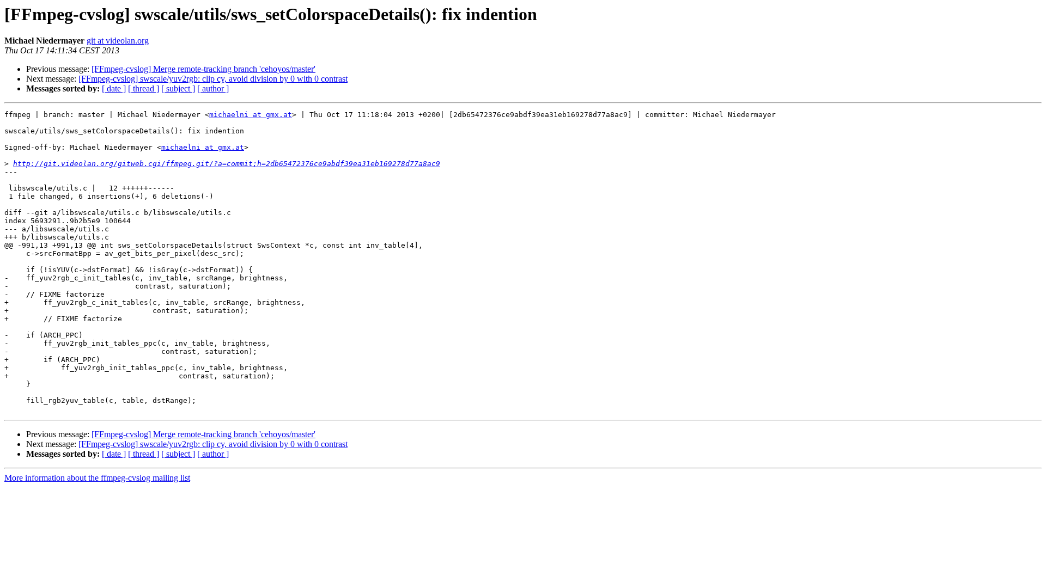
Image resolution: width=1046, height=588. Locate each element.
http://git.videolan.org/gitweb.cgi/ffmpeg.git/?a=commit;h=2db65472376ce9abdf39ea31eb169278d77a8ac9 (226, 164)
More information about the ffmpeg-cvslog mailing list (97, 477)
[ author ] (213, 88)
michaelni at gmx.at (250, 115)
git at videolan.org (118, 40)
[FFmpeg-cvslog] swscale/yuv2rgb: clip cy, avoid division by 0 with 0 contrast (213, 78)
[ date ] (114, 88)
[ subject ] (178, 88)
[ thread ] (143, 88)
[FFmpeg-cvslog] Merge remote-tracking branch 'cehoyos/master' (203, 69)
